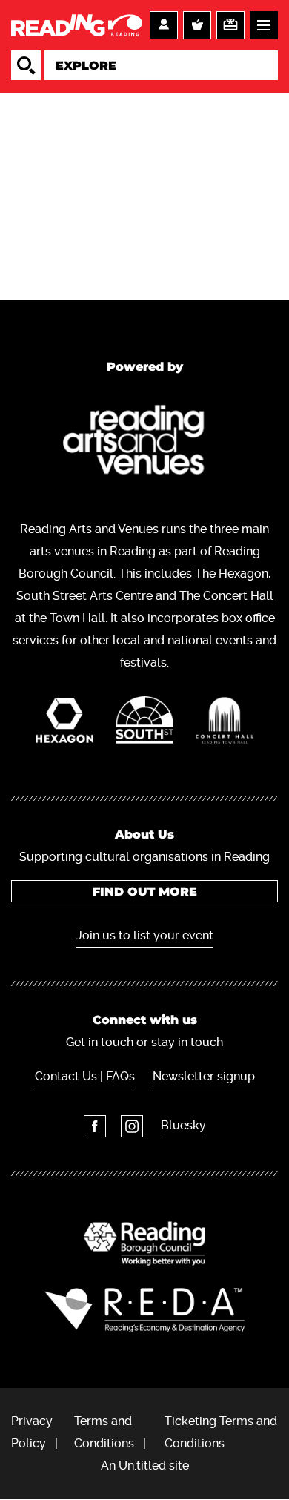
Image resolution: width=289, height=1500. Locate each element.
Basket (197, 25)
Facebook (95, 1126)
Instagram (132, 1126)
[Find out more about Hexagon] (64, 724)
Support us (230, 25)
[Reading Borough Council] (144, 1243)
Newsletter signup (204, 1076)
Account (164, 25)
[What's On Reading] (76, 25)
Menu (264, 25)
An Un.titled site (145, 1465)
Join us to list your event (144, 935)
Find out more (145, 892)
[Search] (26, 65)
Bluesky (183, 1125)
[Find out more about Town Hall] (225, 724)
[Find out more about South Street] (144, 723)
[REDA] (144, 1310)
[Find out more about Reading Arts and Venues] (144, 443)
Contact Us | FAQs (85, 1076)
